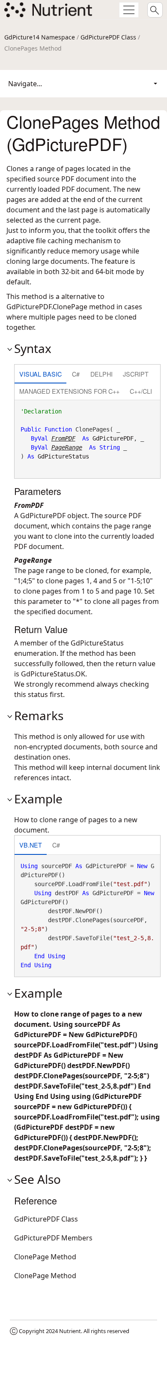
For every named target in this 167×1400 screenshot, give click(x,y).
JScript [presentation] (136, 373)
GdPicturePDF (113, 438)
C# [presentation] (76, 373)
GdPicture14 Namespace (39, 37)
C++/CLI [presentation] (141, 390)
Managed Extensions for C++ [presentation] (69, 390)
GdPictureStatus (63, 456)
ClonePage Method (45, 1256)
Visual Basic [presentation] (40, 373)
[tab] (40, 374)
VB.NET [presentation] (30, 844)
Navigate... (25, 83)
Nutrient (70, 1331)
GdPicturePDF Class (108, 37)
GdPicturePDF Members (53, 1238)
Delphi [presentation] (101, 373)
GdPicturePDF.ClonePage (46, 306)
